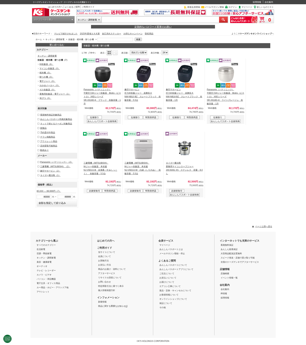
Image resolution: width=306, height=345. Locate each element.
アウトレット (43, 292)
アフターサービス (106, 273)
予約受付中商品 (47, 132)
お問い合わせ (104, 282)
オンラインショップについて (173, 299)
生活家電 (41, 249)
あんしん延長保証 (229, 249)
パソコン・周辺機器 (46, 279)
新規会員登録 (193, 7)
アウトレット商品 (48, 141)
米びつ (45, 98)
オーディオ (42, 266)
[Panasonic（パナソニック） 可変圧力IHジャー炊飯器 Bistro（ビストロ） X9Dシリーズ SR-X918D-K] (102, 75)
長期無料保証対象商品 (50, 115)
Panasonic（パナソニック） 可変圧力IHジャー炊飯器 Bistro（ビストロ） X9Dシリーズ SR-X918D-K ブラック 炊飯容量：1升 (102, 96)
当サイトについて (106, 252)
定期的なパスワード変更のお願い (153, 26)
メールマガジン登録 (214, 7)
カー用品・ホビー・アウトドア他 (53, 287)
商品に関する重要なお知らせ (112, 306)
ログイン (232, 7)
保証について (165, 303)
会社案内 (269, 2)
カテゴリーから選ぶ (43, 19)
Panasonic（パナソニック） (56, 162)
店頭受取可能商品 (48, 146)
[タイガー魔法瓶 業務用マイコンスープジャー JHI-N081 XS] (184, 148)
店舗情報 (225, 269)
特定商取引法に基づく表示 (111, 286)
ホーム (39, 39)
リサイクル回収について (109, 277)
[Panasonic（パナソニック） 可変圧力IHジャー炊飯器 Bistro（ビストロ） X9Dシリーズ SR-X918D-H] (225, 75)
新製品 (43, 128)
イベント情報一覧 (229, 278)
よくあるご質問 (72, 7)
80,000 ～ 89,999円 (49, 191)
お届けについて (166, 282)
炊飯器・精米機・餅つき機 (81, 39)
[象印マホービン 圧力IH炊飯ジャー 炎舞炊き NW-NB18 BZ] (184, 75)
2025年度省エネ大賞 (90, 33)
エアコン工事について (170, 286)
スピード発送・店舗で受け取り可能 (238, 258)
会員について (104, 256)
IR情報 (224, 293)
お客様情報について (168, 295)
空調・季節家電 (44, 253)
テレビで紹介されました (66, 33)
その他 (162, 307)
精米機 (45, 72)
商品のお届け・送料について (112, 269)
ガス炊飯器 (47, 89)
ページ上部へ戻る (263, 226)
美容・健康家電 (44, 262)
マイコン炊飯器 (49, 68)
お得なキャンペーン (133, 33)
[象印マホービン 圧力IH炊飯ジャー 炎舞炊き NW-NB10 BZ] (143, 75)
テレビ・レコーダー (46, 270)
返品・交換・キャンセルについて (175, 290)
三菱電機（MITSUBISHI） (55, 166)
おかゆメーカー (49, 85)
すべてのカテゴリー (46, 245)
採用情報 (257, 2)
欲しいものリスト (265, 7)
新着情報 (102, 302)
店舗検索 (225, 273)
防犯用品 (149, 33)
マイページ (247, 7)
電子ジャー (47, 81)
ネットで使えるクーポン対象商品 (56, 123)
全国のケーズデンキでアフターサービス (240, 262)
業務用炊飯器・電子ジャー (54, 94)
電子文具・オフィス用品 (48, 283)
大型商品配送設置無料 (231, 253)
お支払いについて (167, 278)
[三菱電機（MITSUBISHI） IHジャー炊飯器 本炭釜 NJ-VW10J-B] (102, 148)
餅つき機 (46, 77)
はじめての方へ (55, 7)
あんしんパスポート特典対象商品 (56, 119)
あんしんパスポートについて (173, 265)
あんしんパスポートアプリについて (176, 269)
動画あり (44, 150)
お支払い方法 (104, 265)
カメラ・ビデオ (44, 275)
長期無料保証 (227, 245)
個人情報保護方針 (106, 290)
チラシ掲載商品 (47, 137)
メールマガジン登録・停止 (172, 253)
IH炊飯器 (46, 64)
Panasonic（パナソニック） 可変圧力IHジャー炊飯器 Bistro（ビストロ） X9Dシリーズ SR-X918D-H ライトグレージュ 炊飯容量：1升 (225, 96)
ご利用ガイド (88, 7)
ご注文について (166, 273)
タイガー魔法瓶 (50, 175)
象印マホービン (50, 171)
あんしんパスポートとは (171, 249)
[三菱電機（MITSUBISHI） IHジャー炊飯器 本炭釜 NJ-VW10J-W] (143, 148)
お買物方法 (103, 260)
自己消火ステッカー (111, 33)
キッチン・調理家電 (87, 20)
